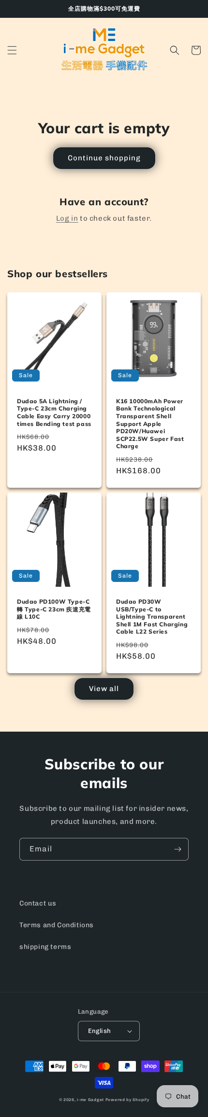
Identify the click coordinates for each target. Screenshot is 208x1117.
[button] (12, 50)
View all (104, 688)
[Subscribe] (177, 849)
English (99, 1030)
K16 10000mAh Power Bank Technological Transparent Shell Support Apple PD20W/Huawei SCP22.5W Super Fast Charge (150, 423)
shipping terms (45, 947)
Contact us (38, 903)
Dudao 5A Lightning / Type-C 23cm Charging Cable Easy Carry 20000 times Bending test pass (54, 412)
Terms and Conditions (56, 925)
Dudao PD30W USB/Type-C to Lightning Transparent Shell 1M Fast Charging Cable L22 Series (152, 616)
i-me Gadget (90, 1099)
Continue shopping (104, 158)
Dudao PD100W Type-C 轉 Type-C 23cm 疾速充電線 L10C (54, 609)
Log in (67, 218)
